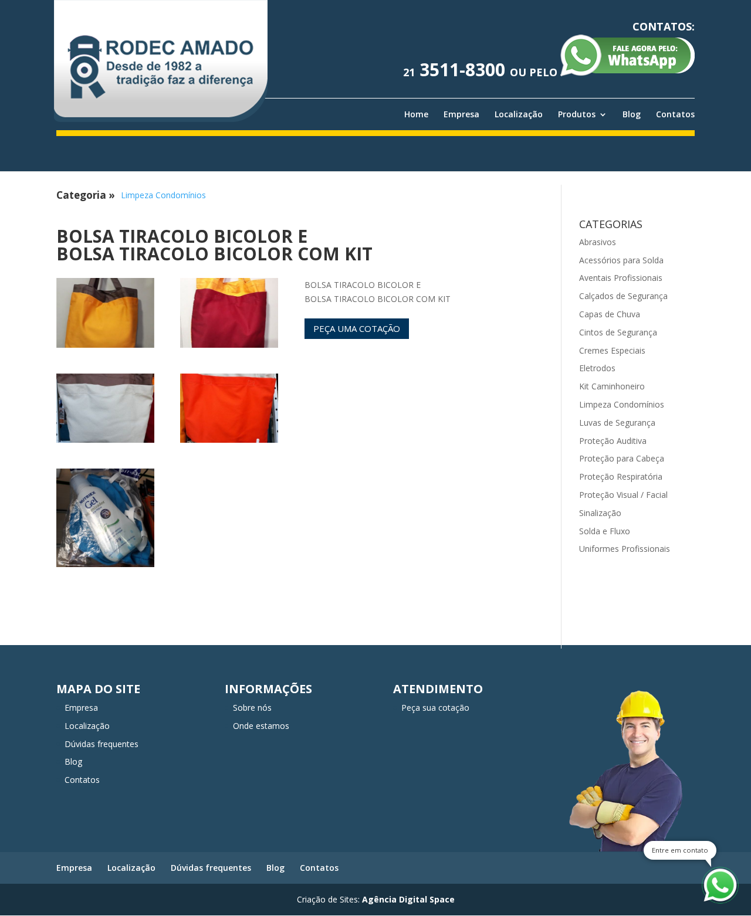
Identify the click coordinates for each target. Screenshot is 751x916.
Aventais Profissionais (620, 277)
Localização (519, 114)
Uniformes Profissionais (624, 548)
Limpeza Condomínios (163, 195)
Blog (632, 114)
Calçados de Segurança (623, 295)
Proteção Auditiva (613, 440)
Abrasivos (597, 241)
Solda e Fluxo (604, 531)
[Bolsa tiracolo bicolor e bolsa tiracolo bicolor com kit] (105, 347)
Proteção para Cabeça (621, 458)
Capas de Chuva (609, 314)
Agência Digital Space (408, 899)
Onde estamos (261, 725)
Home (416, 114)
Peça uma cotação (356, 328)
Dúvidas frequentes (101, 743)
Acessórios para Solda (621, 260)
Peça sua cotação (435, 707)
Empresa (461, 114)
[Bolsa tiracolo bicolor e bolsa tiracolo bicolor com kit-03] (105, 442)
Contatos (675, 114)
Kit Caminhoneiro (612, 386)
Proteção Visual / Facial (623, 494)
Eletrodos (597, 368)
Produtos (577, 114)
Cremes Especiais (612, 350)
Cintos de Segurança (618, 332)
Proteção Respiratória (620, 476)
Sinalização (600, 512)
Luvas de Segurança (617, 422)
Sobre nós (252, 707)
